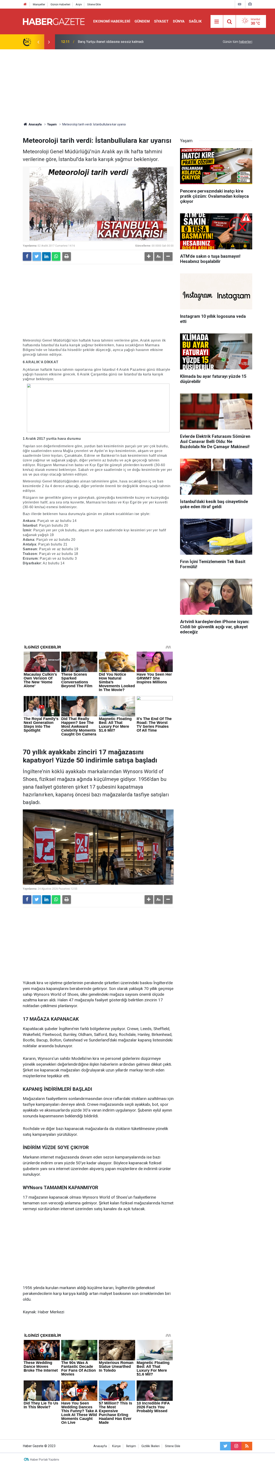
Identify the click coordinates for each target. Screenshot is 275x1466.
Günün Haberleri (60, 4)
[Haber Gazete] (54, 21)
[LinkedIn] (46, 256)
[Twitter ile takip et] (225, 1446)
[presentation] (38, 41)
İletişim (131, 1446)
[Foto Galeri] (250, 4)
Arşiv (79, 4)
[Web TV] (239, 4)
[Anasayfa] (25, 4)
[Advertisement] (137, 86)
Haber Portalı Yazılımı (44, 1459)
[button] (149, 256)
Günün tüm (237, 42)
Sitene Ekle (94, 4)
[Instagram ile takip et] (236, 1446)
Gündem (142, 21)
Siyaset (161, 21)
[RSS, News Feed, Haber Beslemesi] (246, 1446)
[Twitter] (36, 256)
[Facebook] (27, 256)
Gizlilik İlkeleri (150, 1446)
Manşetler (39, 4)
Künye (116, 1446)
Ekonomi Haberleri (111, 21)
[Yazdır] (66, 256)
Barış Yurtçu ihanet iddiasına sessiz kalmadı (111, 42)
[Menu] (217, 22)
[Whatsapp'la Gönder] (56, 256)
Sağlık (195, 21)
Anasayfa (100, 1446)
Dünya (179, 21)
